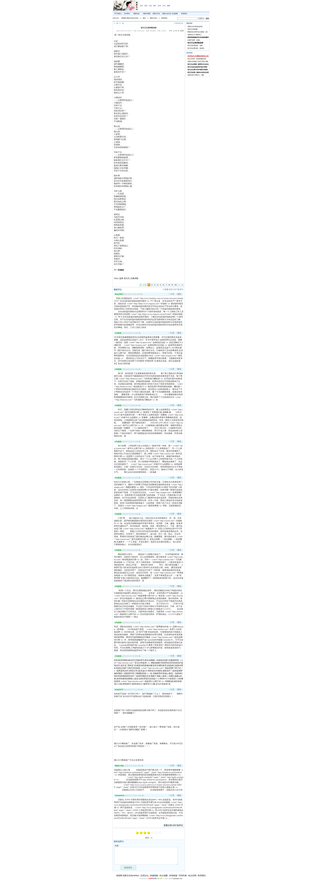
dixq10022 (119, 294)
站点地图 (164, 875)
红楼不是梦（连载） (194, 40)
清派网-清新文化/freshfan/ (130, 18)
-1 (145, 833)
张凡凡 (127, 278)
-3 (141, 833)
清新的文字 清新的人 (195, 35)
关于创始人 (118, 13)
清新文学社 (156, 13)
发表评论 (128, 868)
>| (182, 285)
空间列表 (183, 875)
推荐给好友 (179, 23)
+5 (160, 833)
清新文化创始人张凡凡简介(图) (198, 61)
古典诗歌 (134, 278)
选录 (121, 278)
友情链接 (173, 875)
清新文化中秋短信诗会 (195, 26)
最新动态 (136, 13)
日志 (150, 6)
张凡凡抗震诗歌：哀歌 (195, 45)
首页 (141, 6)
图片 (154, 6)
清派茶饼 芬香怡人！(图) (196, 75)
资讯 (145, 6)
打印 (182, 31)
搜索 (168, 6)
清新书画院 (147, 13)
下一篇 (121, 23)
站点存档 (192, 875)
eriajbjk (118, 333)
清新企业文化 (166, 13)
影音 (159, 6)
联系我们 (184, 13)
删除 (179, 294)
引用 (172, 294)
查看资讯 (164, 18)
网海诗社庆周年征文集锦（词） (198, 32)
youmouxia (119, 795)
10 (175, 285)
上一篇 (115, 23)
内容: (117, 846)
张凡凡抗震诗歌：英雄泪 (196, 48)
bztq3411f (119, 689)
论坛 (164, 6)
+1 (152, 833)
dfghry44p (119, 766)
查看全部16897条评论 (173, 289)
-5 (137, 833)
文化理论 (127, 13)
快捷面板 (154, 875)
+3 (156, 833)
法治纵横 (175, 13)
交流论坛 (144, 875)
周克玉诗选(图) (193, 29)
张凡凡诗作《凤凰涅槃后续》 (197, 59)
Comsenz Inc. (178, 878)
